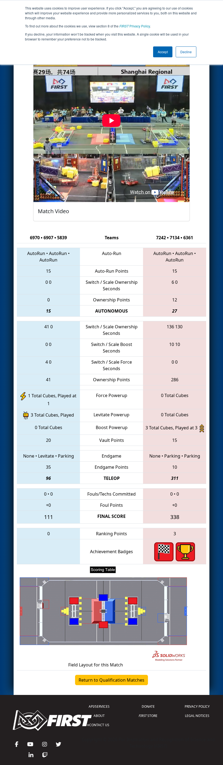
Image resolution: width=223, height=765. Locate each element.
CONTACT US (99, 725)
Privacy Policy (134, 26)
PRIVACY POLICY (197, 706)
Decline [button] (186, 51)
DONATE (148, 706)
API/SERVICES (99, 706)
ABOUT (99, 715)
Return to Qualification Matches (111, 680)
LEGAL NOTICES (197, 715)
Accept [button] (163, 51)
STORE (148, 715)
